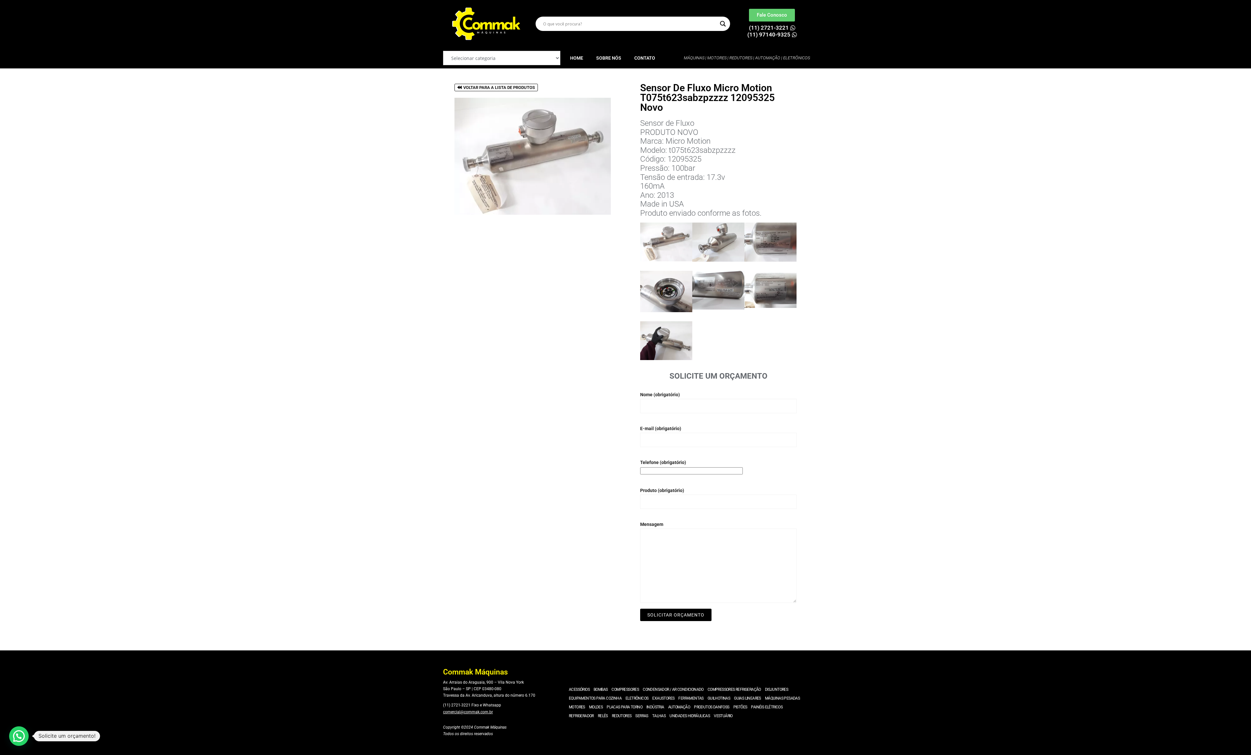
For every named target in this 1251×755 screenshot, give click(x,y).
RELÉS (603, 716)
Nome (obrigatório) (660, 394)
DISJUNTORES (776, 689)
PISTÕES (740, 707)
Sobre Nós (608, 58)
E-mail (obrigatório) (660, 428)
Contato (644, 58)
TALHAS (659, 716)
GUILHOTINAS (719, 698)
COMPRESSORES (625, 689)
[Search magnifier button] (722, 23)
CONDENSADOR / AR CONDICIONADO (673, 689)
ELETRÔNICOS (637, 698)
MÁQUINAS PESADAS (782, 698)
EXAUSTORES (663, 698)
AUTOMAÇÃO (679, 707)
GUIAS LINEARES (747, 698)
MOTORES (577, 707)
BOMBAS (601, 689)
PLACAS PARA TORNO (624, 707)
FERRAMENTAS (690, 698)
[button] (19, 736)
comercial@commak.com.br (468, 712)
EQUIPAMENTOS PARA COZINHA (595, 698)
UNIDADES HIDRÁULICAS (689, 716)
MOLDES (596, 707)
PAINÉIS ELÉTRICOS (767, 707)
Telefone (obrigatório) (663, 462)
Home (576, 58)
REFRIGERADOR (581, 716)
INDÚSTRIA (655, 707)
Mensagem (651, 524)
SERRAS (641, 716)
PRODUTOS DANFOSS (711, 707)
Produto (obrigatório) (662, 490)
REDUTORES (622, 716)
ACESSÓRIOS (579, 689)
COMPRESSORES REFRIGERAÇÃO (734, 689)
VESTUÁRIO (723, 716)
